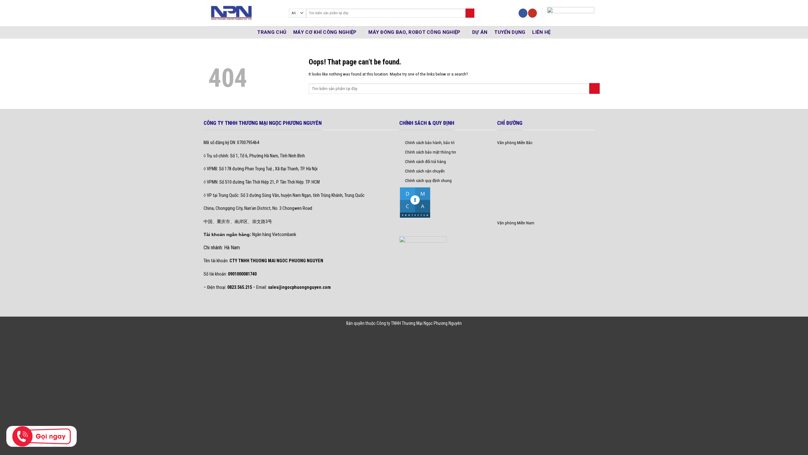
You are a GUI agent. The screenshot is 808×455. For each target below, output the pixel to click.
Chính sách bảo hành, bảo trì (429, 142)
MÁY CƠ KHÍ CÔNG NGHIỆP (325, 32)
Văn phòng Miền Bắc (514, 142)
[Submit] (470, 13)
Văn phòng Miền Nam (515, 222)
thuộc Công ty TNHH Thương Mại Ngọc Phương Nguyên (413, 323)
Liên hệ (541, 32)
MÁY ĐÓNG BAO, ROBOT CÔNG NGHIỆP (414, 32)
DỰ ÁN (480, 32)
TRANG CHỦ (271, 32)
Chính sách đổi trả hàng (425, 161)
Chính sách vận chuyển (425, 170)
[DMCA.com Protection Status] (415, 201)
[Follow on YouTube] (532, 13)
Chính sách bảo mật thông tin (430, 152)
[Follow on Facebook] (523, 13)
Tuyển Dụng (509, 32)
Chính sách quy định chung (428, 180)
